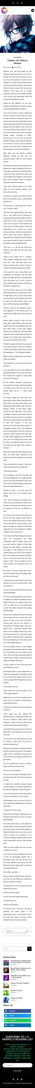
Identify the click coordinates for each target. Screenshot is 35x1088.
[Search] (29, 949)
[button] (32, 10)
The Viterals (17, 57)
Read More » (14, 964)
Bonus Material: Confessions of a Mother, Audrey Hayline (21, 969)
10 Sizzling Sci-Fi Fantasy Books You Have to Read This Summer (21, 961)
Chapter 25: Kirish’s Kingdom (20, 983)
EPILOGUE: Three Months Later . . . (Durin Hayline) (21, 976)
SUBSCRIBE (17, 1071)
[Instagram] (22, 3)
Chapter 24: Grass (16, 991)
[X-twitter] (13, 3)
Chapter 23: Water (17, 998)
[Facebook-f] (17, 3)
